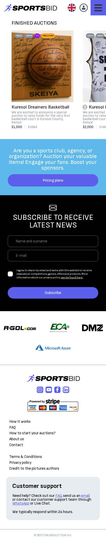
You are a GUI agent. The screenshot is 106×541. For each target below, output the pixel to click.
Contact (16, 444)
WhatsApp (20, 503)
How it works (20, 421)
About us (16, 439)
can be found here (72, 277)
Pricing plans (53, 180)
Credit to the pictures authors (34, 468)
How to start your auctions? (32, 433)
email (85, 495)
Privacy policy (20, 462)
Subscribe (53, 292)
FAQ (12, 427)
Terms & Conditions (25, 456)
